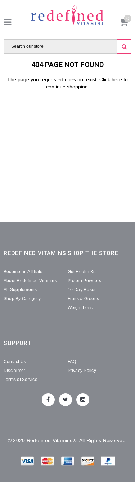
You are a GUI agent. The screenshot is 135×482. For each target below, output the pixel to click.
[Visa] (28, 462)
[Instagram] (82, 399)
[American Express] (68, 462)
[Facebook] (48, 399)
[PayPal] (108, 462)
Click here (111, 79)
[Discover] (88, 462)
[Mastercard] (48, 462)
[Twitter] (65, 399)
